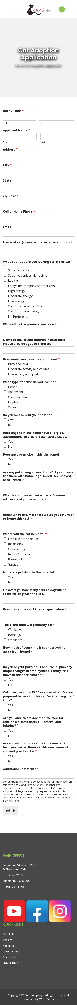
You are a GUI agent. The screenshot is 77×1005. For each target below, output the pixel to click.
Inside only (15, 544)
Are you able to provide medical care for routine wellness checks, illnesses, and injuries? (33, 722)
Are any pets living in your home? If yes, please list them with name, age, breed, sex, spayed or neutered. (38, 476)
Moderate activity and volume (28, 369)
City (7, 165)
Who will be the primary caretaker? (30, 324)
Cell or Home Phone (19, 211)
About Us (8, 934)
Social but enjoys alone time (27, 275)
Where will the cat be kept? (25, 534)
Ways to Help (11, 951)
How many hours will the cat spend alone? (36, 609)
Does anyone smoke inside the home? (32, 454)
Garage (13, 564)
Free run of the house (23, 539)
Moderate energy (20, 296)
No (10, 447)
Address (10, 149)
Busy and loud (18, 364)
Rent (11, 425)
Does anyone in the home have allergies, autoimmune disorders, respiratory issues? (36, 435)
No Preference (18, 317)
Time (41, 123)
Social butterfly (18, 270)
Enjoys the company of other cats (31, 286)
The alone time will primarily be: (28, 625)
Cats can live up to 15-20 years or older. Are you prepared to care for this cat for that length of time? (38, 696)
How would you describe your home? (31, 359)
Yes (10, 441)
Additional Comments (20, 769)
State (8, 180)
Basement (15, 559)
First (5, 142)
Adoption (8, 945)
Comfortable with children (26, 306)
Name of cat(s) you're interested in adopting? (37, 244)
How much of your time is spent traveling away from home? (34, 650)
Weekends (15, 640)
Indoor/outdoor (19, 554)
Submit (10, 810)
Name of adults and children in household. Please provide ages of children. (34, 342)
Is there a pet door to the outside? (30, 572)
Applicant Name (16, 130)
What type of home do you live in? (29, 382)
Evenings (14, 635)
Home (20, 65)
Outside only (17, 549)
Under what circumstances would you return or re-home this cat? (38, 517)
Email (8, 227)
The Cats (8, 940)
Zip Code (11, 196)
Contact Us (9, 957)
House (12, 387)
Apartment (15, 392)
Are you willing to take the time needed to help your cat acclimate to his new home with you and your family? (37, 747)
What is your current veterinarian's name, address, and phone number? (34, 497)
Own (11, 420)
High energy (16, 291)
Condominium (18, 397)
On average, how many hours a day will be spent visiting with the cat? (34, 592)
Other (12, 407)
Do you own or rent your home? (27, 415)
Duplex (13, 402)
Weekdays (15, 630)
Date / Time (13, 111)
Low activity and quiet (23, 374)
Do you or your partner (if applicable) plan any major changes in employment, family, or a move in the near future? (37, 671)
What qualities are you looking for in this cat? (37, 264)
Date (5, 123)
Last (42, 142)
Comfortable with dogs (24, 311)
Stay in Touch (11, 962)
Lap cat (13, 280)
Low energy (16, 301)
